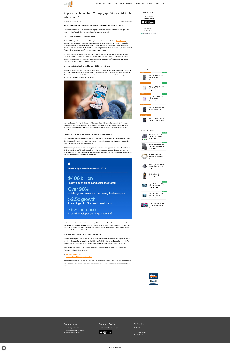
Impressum (147, 28)
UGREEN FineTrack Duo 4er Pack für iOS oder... (156, 135)
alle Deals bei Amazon (73, 254)
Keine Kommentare (127, 21)
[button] (4, 348)
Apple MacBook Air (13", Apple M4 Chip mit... (156, 194)
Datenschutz (148, 30)
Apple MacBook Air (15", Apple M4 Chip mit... (156, 184)
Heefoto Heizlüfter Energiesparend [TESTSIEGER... (155, 175)
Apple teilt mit (121, 41)
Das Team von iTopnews (73, 332)
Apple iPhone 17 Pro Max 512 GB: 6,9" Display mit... (157, 119)
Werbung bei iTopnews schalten (75, 330)
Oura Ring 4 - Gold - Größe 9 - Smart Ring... (156, 155)
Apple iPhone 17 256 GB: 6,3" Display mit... (156, 76)
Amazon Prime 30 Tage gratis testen (79, 257)
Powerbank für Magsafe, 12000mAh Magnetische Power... (156, 145)
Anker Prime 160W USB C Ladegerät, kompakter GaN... (156, 165)
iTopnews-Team (149, 18)
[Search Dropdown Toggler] (164, 3)
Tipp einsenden (148, 16)
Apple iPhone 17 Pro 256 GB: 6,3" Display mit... (156, 108)
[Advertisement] (154, 52)
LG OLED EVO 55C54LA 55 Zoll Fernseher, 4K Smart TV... (157, 204)
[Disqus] (98, 289)
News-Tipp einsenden (72, 328)
